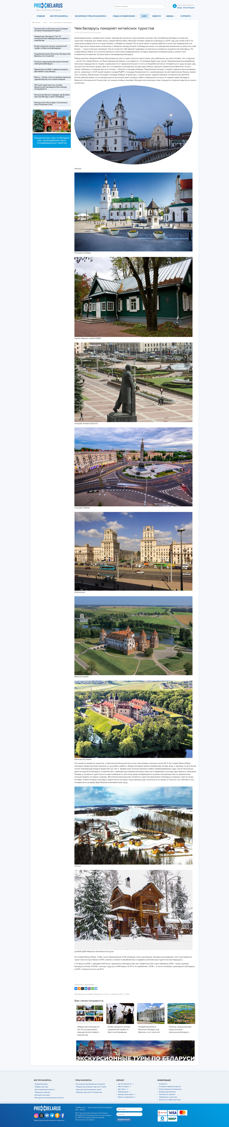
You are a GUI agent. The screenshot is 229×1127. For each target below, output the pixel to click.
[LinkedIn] (85, 988)
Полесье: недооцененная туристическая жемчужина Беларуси (51, 62)
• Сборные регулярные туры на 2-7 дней (90, 1087)
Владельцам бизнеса (167, 1092)
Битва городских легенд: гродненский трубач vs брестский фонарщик (50, 47)
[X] (82, 988)
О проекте (185, 16)
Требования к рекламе (168, 1097)
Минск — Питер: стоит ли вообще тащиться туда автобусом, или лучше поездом (52, 78)
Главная (41, 16)
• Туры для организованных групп (88, 1089)
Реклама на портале (167, 1094)
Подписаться (124, 1120)
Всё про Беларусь (59, 16)
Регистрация (188, 8)
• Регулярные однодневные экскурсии (90, 1084)
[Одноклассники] (79, 988)
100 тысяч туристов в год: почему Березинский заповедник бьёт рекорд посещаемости (50, 87)
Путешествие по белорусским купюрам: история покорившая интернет (51, 29)
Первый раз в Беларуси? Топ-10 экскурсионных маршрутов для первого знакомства (51, 38)
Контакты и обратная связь (170, 1100)
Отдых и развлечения (124, 16)
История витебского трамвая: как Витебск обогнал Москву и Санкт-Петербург (52, 96)
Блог (144, 16)
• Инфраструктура (41, 1087)
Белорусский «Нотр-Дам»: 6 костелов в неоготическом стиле (50, 103)
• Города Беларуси (41, 1084)
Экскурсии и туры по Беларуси (90, 16)
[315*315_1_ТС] (52, 128)
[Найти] (164, 6)
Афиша (169, 16)
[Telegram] (95, 988)
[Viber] (89, 988)
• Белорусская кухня (42, 1095)
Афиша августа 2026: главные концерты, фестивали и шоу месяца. (51, 70)
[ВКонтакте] (75, 988)
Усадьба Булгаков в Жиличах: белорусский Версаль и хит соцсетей (52, 55)
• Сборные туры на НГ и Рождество (88, 1092)
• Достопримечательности (44, 1089)
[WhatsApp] (92, 988)
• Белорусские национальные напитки (49, 1098)
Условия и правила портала (170, 1086)
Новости (156, 16)
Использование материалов (170, 1089)
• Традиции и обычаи (42, 1092)
